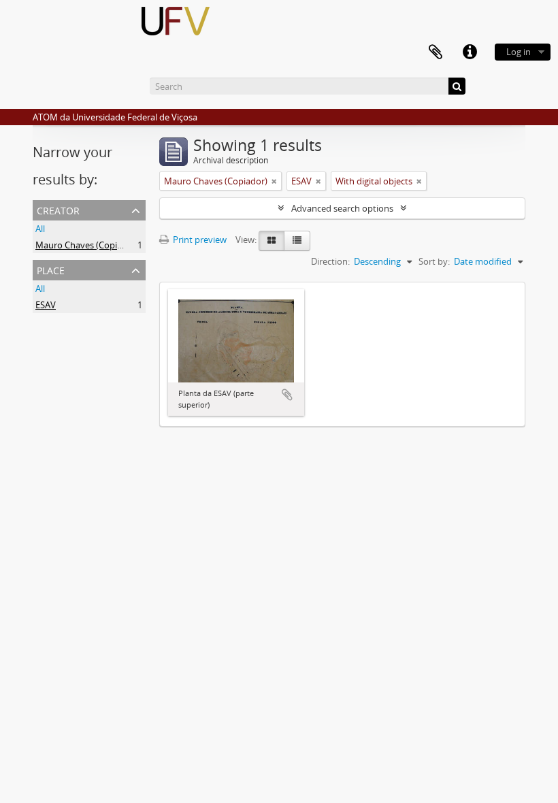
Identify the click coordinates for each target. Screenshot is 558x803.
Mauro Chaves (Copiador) (87, 245)
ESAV (45, 305)
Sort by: (434, 261)
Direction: (330, 261)
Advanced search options (342, 208)
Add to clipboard (287, 395)
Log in (518, 52)
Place (51, 269)
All (40, 229)
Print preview (199, 239)
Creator (58, 209)
